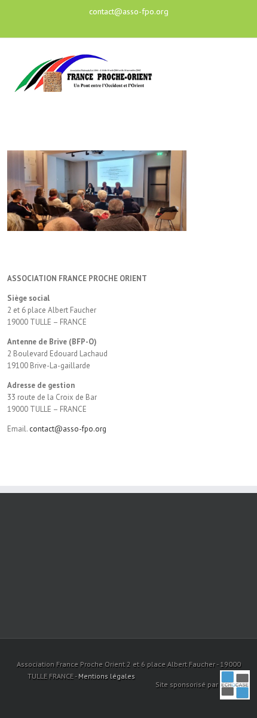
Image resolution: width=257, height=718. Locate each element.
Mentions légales (106, 675)
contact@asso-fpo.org (129, 11)
